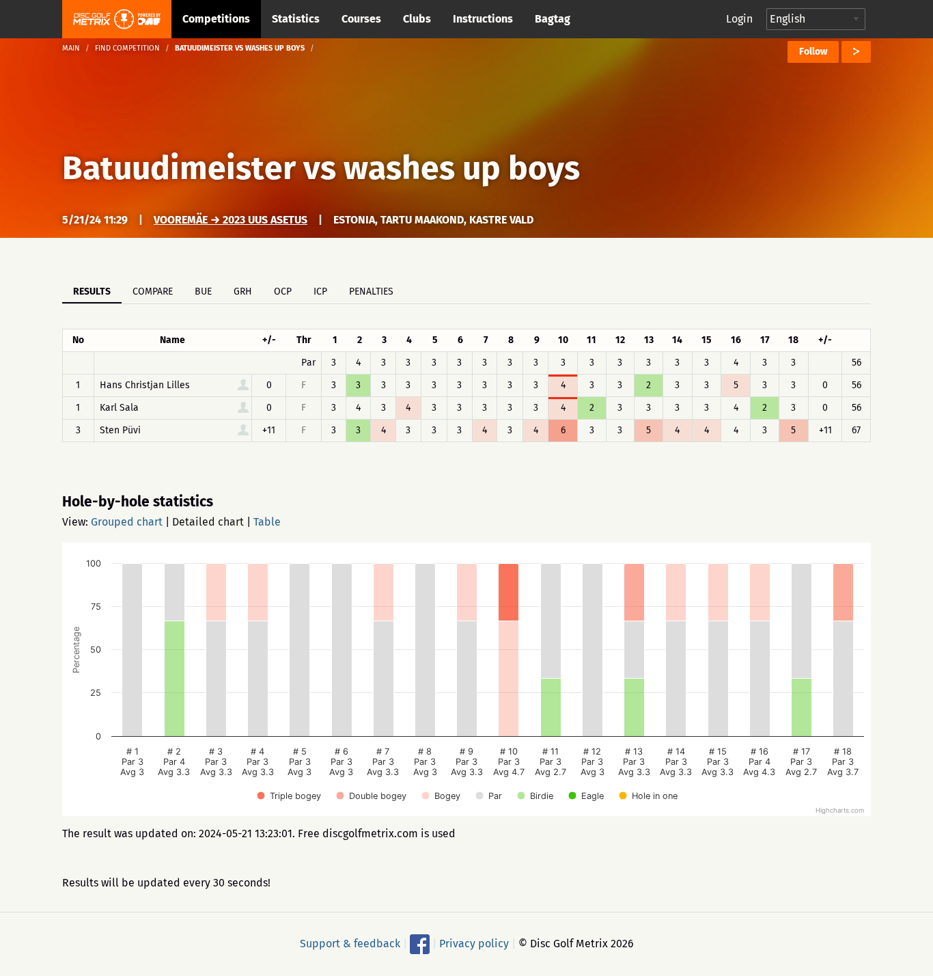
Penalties (371, 291)
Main (71, 48)
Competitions (216, 18)
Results (92, 291)
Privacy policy (474, 943)
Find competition (127, 48)
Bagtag (552, 18)
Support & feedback (350, 943)
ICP (320, 291)
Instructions (483, 18)
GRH (243, 291)
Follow (813, 51)
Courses (361, 18)
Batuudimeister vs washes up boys (321, 168)
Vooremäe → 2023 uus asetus (230, 219)
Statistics (296, 18)
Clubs (417, 18)
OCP (283, 291)
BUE (203, 291)
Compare (153, 291)
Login (739, 18)
